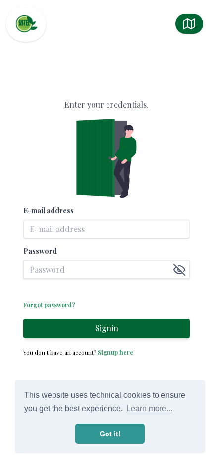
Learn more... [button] (149, 408)
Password (40, 251)
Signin (106, 328)
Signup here (115, 352)
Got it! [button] (110, 434)
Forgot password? (49, 305)
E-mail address (48, 210)
